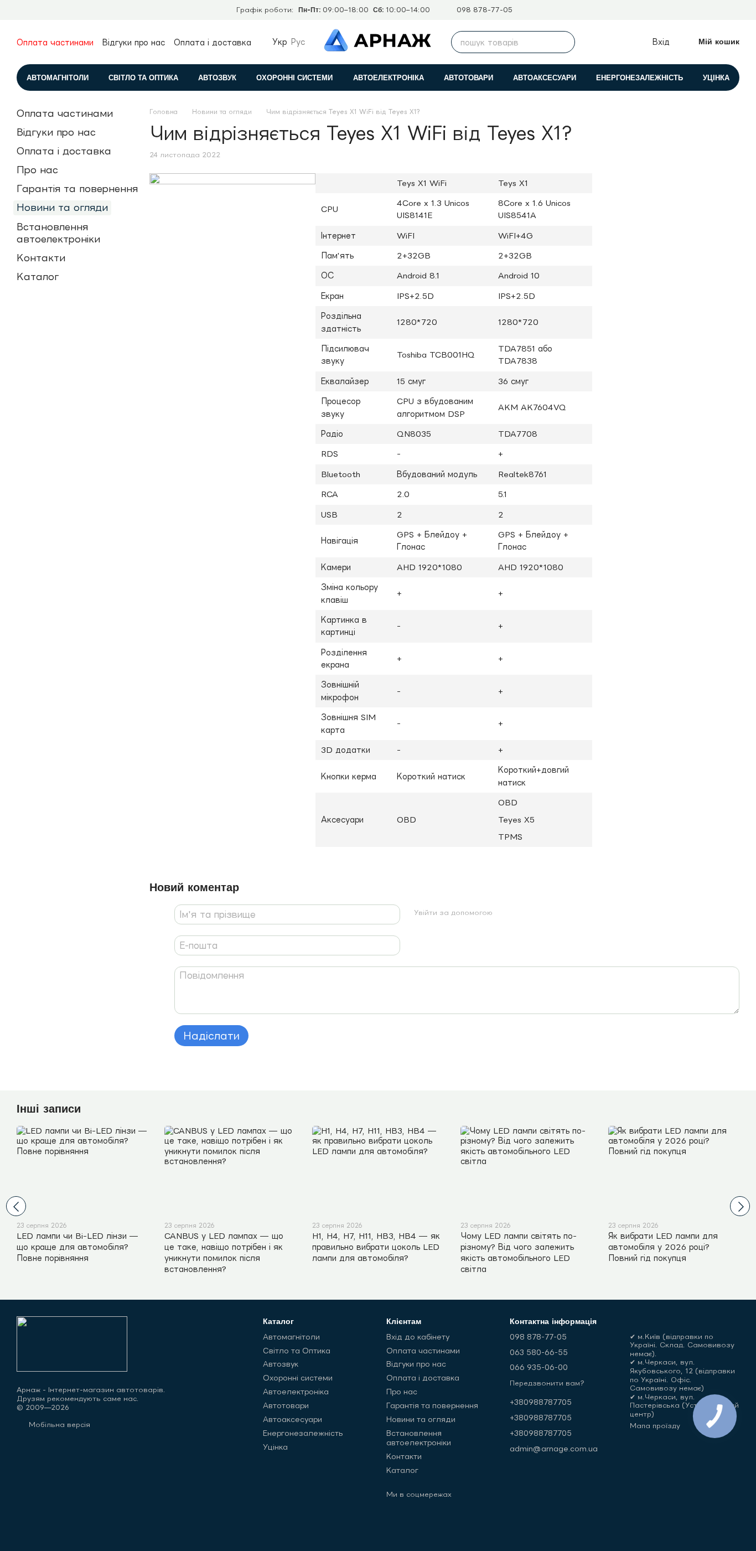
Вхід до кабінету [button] (417, 1337)
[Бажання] (618, 42)
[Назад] (16, 1206)
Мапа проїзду (655, 1425)
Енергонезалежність (639, 77)
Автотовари (468, 77)
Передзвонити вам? (547, 1383)
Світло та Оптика (143, 77)
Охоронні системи (294, 77)
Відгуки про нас (133, 42)
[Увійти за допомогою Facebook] (505, 912)
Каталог (38, 276)
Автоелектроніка (388, 77)
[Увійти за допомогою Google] (523, 912)
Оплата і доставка (212, 42)
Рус (298, 42)
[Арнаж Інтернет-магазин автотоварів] (72, 1343)
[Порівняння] (593, 42)
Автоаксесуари (544, 77)
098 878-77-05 (484, 10)
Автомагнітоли (58, 77)
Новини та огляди (62, 207)
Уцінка (716, 77)
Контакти (41, 257)
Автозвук (217, 77)
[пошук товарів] (564, 42)
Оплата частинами (55, 42)
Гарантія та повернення (77, 188)
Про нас (37, 169)
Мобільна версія (58, 1424)
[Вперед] (740, 1206)
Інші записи (49, 1108)
